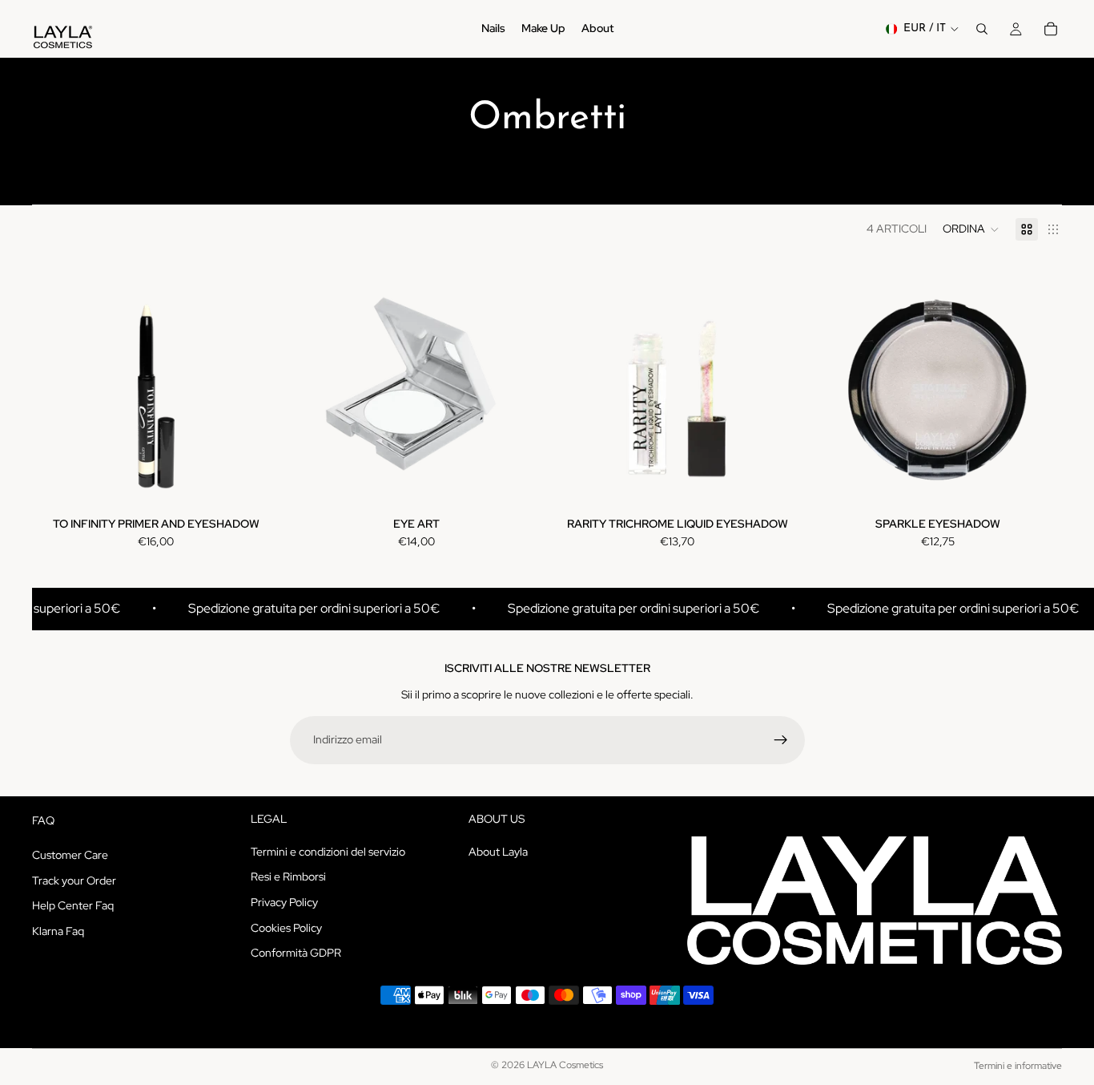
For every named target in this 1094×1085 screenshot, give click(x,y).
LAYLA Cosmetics (565, 1065)
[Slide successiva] (256, 384)
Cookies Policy (286, 927)
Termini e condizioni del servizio (328, 851)
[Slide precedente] (56, 384)
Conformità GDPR (296, 952)
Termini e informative (1018, 1065)
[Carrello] (1050, 29)
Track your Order (74, 879)
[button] (971, 229)
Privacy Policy (284, 901)
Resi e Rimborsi (288, 876)
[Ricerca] (981, 29)
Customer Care (70, 855)
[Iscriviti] (781, 740)
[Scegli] (255, 483)
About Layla (498, 851)
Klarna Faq (58, 930)
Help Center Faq (73, 905)
